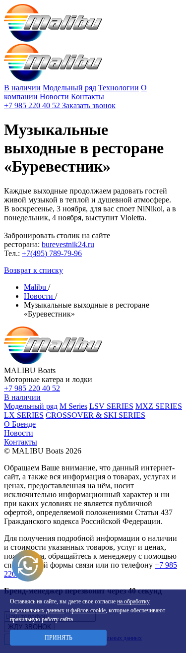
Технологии (118, 87)
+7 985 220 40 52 (33, 105)
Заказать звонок (89, 105)
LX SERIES (24, 415)
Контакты (87, 96)
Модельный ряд (69, 87)
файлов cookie (88, 610)
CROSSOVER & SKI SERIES (95, 415)
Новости (54, 96)
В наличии (22, 87)
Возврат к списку (33, 270)
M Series (73, 406)
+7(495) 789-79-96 (52, 253)
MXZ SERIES (158, 406)
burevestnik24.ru (68, 244)
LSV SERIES (111, 406)
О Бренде (20, 424)
